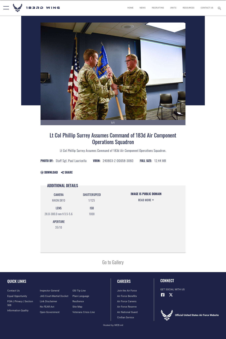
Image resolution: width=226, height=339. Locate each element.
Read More (145, 200)
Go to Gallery (113, 261)
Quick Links (16, 281)
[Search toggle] (220, 8)
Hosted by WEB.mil (113, 325)
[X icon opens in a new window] (170, 294)
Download (51, 172)
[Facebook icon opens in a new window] (162, 294)
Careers (124, 281)
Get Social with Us (172, 289)
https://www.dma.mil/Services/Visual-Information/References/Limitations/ (142, 232)
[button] (5, 8)
